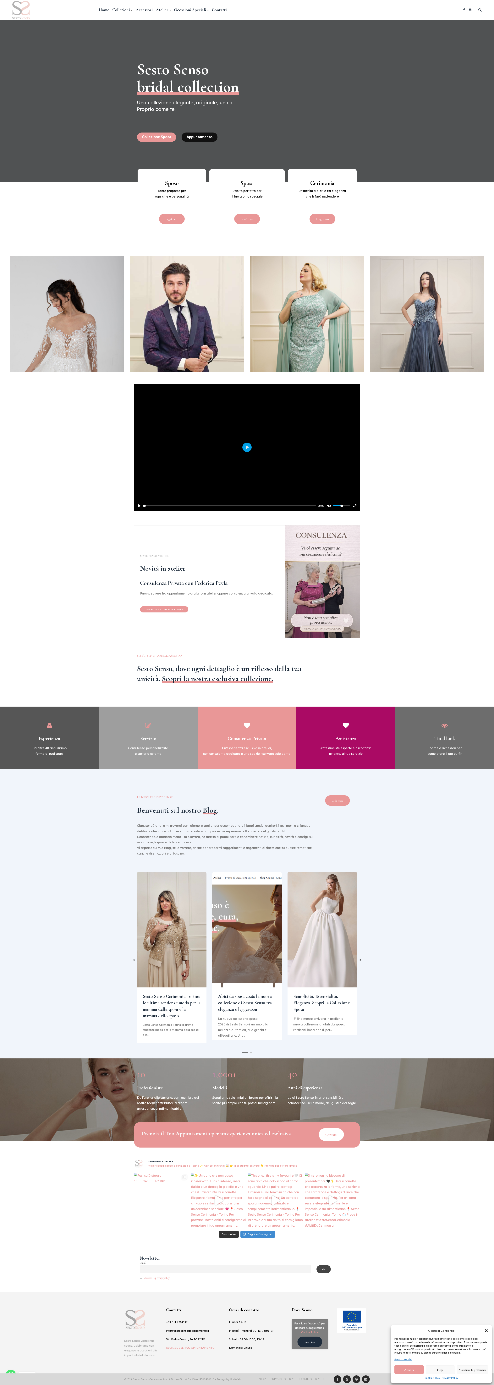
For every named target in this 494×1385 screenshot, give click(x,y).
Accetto (310, 1342)
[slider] (229, 506)
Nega (440, 1369)
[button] (486, 1331)
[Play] (139, 506)
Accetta (409, 1369)
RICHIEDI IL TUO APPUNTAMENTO (190, 1348)
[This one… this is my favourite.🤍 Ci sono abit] (275, 1200)
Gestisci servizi (403, 1359)
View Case (67, 267)
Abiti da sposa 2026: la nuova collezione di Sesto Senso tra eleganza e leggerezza (245, 1003)
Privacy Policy (450, 1378)
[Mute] (329, 506)
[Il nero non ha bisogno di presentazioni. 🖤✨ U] (332, 1200)
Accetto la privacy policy (157, 1277)
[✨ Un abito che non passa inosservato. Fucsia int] (218, 1200)
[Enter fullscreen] (355, 506)
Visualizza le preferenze (472, 1369)
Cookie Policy (432, 1378)
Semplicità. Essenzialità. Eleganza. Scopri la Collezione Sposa (321, 1003)
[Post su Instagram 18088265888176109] (161, 1200)
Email (143, 1262)
